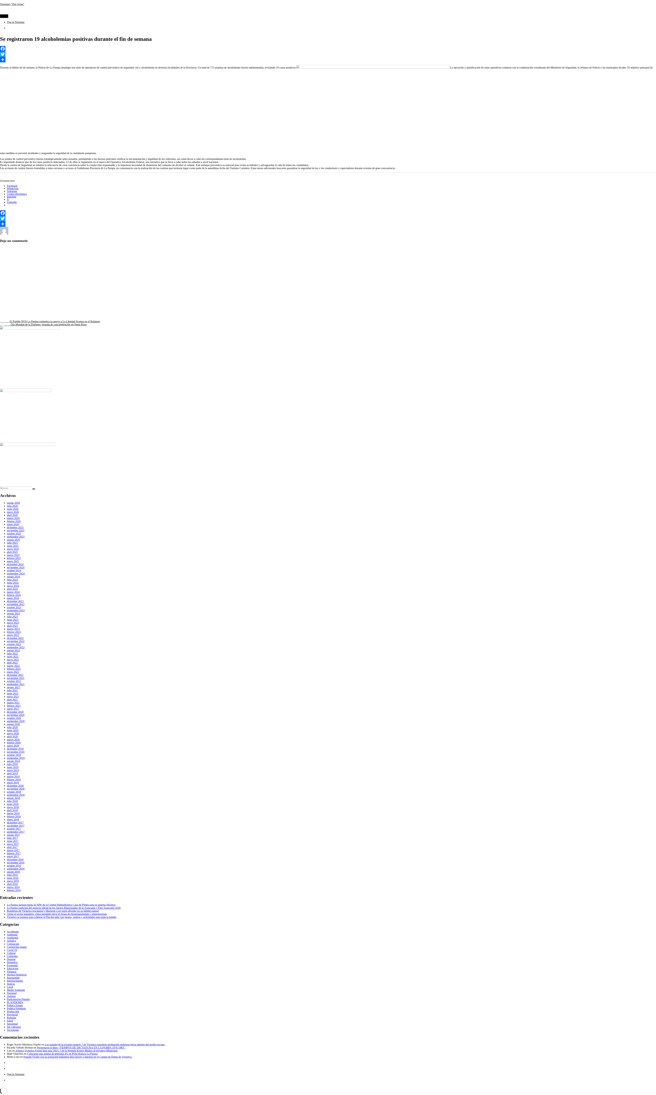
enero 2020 (13, 745)
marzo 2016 (13, 887)
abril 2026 (12, 515)
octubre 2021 (14, 681)
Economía (12, 965)
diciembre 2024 (15, 564)
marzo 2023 (13, 628)
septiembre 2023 (16, 610)
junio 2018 (12, 804)
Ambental (12, 934)
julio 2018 (12, 801)
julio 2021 (12, 690)
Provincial (106, 234)
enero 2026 (13, 524)
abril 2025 (12, 552)
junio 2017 (12, 841)
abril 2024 (12, 588)
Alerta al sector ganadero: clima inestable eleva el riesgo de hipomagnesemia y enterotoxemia (57, 914)
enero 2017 (13, 856)
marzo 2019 (13, 776)
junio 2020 (12, 730)
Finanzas (11, 971)
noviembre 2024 (15, 567)
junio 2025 (12, 545)
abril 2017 (12, 847)
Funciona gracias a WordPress (41, 1085)
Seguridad (125, 234)
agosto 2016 (13, 871)
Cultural (63, 234)
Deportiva (12, 962)
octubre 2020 (14, 718)
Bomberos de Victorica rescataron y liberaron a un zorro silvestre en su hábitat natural (53, 910)
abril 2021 (12, 699)
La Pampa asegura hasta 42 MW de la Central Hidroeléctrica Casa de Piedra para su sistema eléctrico (61, 904)
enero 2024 (13, 598)
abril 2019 (12, 773)
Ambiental (12, 937)
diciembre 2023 (15, 601)
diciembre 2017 (15, 822)
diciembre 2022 (15, 638)
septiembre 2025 (16, 536)
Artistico (11, 940)
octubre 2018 (14, 791)
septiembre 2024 (16, 573)
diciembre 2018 (15, 785)
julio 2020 (12, 727)
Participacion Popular (18, 999)
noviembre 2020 (15, 715)
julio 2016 (12, 874)
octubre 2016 (14, 865)
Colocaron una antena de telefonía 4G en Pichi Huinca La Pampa (62, 1053)
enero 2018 (13, 819)
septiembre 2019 (16, 758)
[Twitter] (328, 54)
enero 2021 (13, 708)
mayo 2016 (13, 881)
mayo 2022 (13, 659)
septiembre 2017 (16, 831)
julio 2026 (12, 505)
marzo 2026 (13, 518)
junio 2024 (12, 582)
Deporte (11, 959)
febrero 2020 (14, 742)
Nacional (12, 993)
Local (10, 987)
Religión (11, 1017)
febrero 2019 (14, 779)
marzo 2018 (13, 813)
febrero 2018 (14, 816)
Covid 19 (12, 950)
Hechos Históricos (17, 974)
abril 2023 (12, 625)
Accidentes (13, 931)
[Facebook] (328, 48)
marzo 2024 (13, 592)
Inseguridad (75, 234)
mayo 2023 (13, 622)
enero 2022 (13, 671)
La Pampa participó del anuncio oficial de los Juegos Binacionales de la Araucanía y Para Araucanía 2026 (64, 907)
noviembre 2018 (15, 788)
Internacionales (15, 980)
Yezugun (13, 234)
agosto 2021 (13, 687)
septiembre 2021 (16, 684)
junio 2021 (12, 693)
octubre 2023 (14, 607)
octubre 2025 (14, 533)
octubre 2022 (14, 644)
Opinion (11, 996)
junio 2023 (12, 619)
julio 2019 (12, 764)
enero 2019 (13, 782)
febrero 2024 (14, 595)
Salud (116, 234)
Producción (13, 1011)
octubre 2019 (14, 755)
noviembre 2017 (15, 825)
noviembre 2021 (15, 678)
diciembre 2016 (15, 859)
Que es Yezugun (15, 22)
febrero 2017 (14, 853)
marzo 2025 (13, 555)
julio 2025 (12, 542)
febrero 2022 (14, 668)
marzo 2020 (13, 739)
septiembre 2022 (16, 647)
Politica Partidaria (16, 1008)
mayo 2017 (13, 844)
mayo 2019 (13, 770)
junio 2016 (12, 878)
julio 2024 (12, 579)
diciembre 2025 (15, 527)
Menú (4, 16)
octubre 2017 (14, 828)
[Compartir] (328, 59)
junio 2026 (12, 509)
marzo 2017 (13, 850)
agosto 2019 (13, 761)
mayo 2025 (13, 549)
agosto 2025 (13, 539)
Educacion (12, 968)
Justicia (11, 983)
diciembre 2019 (15, 748)
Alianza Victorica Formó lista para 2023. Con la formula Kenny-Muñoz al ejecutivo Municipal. (66, 1050)
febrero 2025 (14, 558)
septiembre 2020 (16, 721)
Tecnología (139, 234)
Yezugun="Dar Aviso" (12, 4)
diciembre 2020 (15, 711)
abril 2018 (12, 810)
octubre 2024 (14, 570)
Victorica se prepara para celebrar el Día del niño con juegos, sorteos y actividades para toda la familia (61, 917)
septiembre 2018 (16, 794)
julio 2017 (12, 838)
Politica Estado (91, 234)
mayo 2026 (13, 512)
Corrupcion (51, 234)
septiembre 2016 (16, 868)
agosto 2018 (13, 798)
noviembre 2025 (15, 530)
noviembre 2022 (15, 641)
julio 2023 (12, 616)
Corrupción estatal (16, 947)
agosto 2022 (13, 650)
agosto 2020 (13, 724)
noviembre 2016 (15, 862)
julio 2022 (12, 653)
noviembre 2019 (15, 751)
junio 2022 (12, 656)
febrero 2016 (14, 890)
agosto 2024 (13, 576)
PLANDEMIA (15, 1002)
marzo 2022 (13, 665)
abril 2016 (12, 884)
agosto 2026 (13, 502)
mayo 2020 (13, 733)
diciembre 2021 (15, 675)
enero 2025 (13, 561)
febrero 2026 (14, 521)
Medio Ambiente (16, 990)
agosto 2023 (13, 613)
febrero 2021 (14, 705)
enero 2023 (13, 635)
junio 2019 (12, 767)
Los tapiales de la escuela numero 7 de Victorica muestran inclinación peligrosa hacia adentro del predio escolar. (105, 1044)
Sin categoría (14, 1026)
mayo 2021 (13, 696)
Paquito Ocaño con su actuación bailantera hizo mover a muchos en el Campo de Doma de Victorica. (77, 1056)
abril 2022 (12, 662)
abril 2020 (12, 736)
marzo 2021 (13, 702)
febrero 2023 (14, 632)
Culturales (12, 956)
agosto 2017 (13, 834)
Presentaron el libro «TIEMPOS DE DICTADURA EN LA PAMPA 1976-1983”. (81, 1047)
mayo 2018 (13, 807)
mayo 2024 (13, 585)
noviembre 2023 (15, 604)
